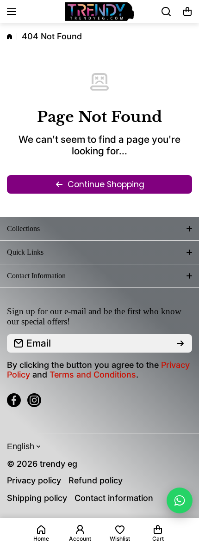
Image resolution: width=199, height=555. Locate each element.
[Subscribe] (180, 343)
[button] (187, 11)
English (20, 446)
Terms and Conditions (93, 374)
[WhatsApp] (180, 500)
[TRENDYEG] (99, 11)
